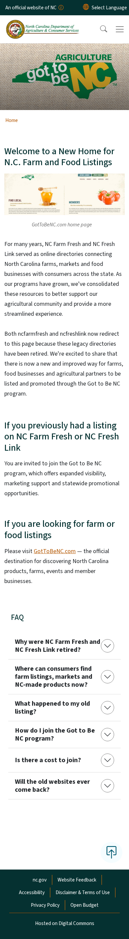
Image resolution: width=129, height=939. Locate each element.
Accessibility (32, 892)
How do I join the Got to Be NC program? (55, 734)
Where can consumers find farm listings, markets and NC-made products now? (53, 676)
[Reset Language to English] (86, 8)
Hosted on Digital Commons (64, 923)
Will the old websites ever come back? (52, 785)
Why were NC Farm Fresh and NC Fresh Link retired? (57, 645)
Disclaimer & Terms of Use (83, 892)
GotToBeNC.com (55, 551)
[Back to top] (111, 852)
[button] (99, 29)
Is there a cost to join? (48, 760)
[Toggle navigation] (119, 29)
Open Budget (84, 905)
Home (11, 120)
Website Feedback (77, 879)
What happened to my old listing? (52, 707)
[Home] (42, 23)
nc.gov (40, 879)
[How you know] (61, 8)
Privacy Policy (45, 905)
